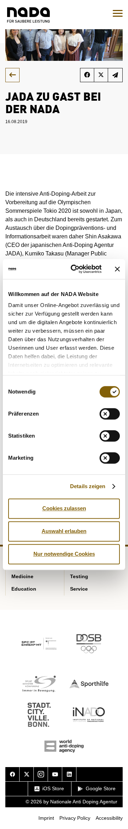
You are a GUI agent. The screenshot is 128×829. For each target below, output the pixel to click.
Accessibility (109, 818)
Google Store (101, 788)
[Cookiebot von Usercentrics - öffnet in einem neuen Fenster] (75, 269)
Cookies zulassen (64, 508)
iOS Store (53, 788)
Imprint (46, 818)
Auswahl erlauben (64, 531)
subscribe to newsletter (115, 75)
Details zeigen (87, 486)
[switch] (110, 413)
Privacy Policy (74, 818)
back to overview (12, 75)
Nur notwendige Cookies (64, 554)
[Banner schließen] (117, 268)
